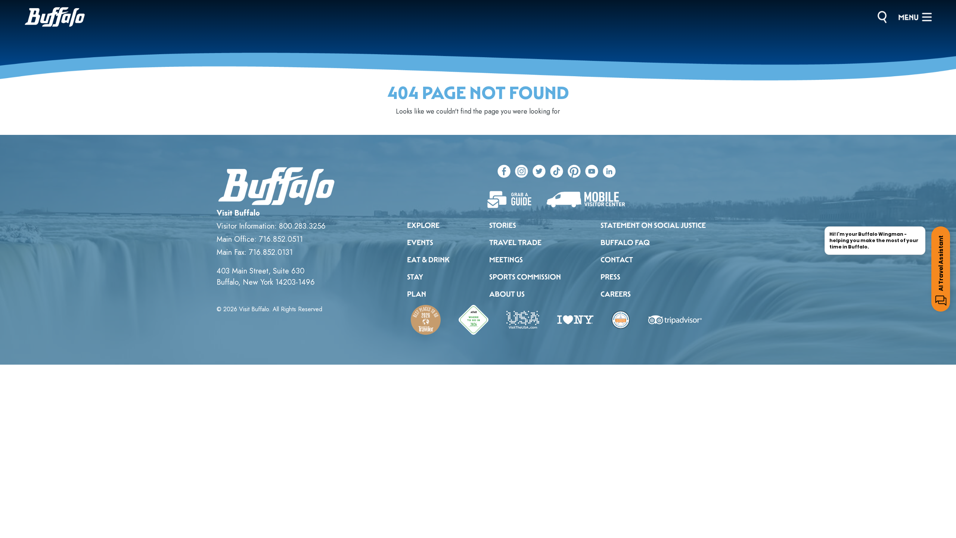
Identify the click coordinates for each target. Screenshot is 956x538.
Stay (415, 277)
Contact (616, 260)
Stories (502, 225)
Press (610, 277)
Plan (416, 294)
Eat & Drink (428, 260)
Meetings (506, 260)
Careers (615, 294)
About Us (507, 294)
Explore (423, 225)
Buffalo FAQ (625, 242)
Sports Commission (525, 277)
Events (420, 242)
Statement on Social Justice (653, 225)
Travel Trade (515, 242)
